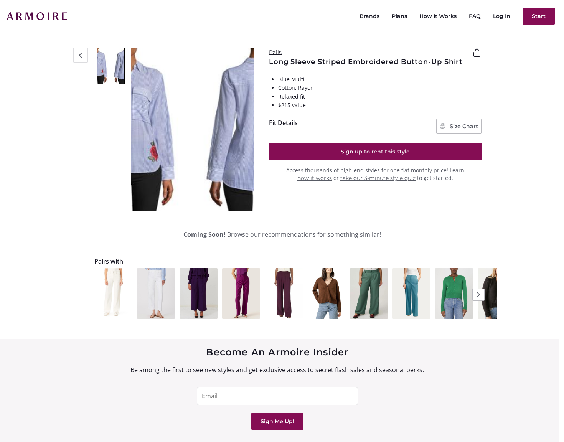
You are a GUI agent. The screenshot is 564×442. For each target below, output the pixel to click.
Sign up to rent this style (375, 151)
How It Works (438, 16)
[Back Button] (80, 55)
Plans (399, 16)
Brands (369, 16)
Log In (501, 16)
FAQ (475, 16)
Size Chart (463, 126)
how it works (314, 178)
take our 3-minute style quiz (378, 178)
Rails (275, 52)
